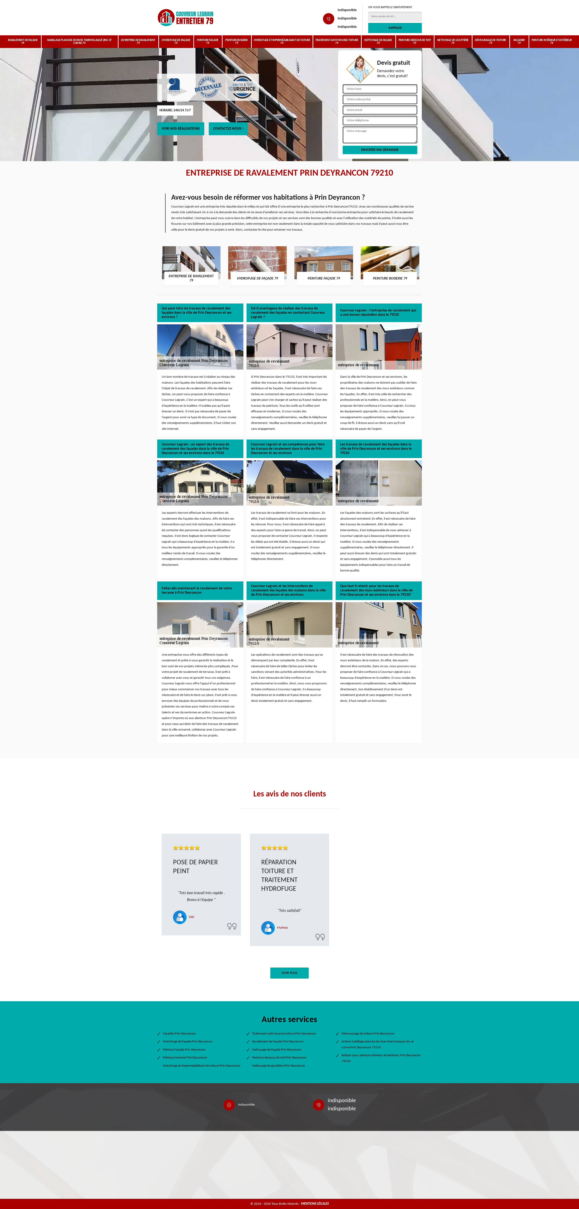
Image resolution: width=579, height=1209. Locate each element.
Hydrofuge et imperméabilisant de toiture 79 (282, 42)
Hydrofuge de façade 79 (176, 42)
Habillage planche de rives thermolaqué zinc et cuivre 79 (79, 42)
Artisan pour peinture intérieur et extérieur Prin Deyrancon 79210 (381, 1058)
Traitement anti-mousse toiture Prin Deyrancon (284, 1033)
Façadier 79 (519, 42)
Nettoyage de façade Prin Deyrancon (277, 1049)
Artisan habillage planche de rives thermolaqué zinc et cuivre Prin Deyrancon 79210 (378, 1044)
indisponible (347, 10)
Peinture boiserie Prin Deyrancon (185, 1057)
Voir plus (289, 973)
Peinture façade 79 (207, 42)
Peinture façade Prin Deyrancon (184, 1049)
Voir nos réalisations (181, 129)
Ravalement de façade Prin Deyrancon (278, 1041)
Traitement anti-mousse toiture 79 (336, 42)
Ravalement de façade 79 (23, 42)
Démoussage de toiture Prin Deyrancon (368, 1033)
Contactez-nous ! (228, 129)
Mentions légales (315, 1204)
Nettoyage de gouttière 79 (453, 42)
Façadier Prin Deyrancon (179, 1033)
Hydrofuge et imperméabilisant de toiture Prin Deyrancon (201, 1066)
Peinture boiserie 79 (236, 42)
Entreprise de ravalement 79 (138, 42)
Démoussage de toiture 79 (490, 42)
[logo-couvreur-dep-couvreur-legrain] (185, 17)
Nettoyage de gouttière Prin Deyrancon (278, 1066)
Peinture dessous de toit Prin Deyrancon (279, 1057)
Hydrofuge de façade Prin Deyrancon (188, 1041)
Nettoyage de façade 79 (378, 42)
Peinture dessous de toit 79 (415, 42)
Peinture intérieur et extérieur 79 (552, 42)
